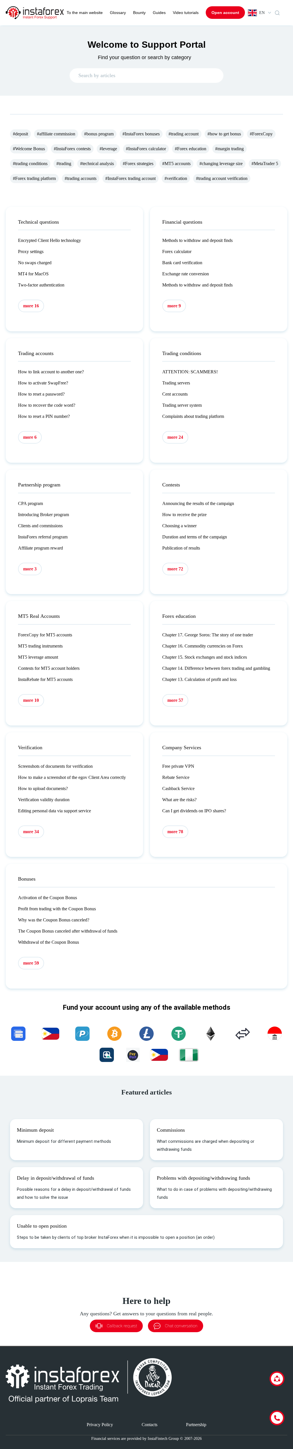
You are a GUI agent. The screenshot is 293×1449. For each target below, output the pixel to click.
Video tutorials (186, 12)
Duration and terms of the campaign (194, 536)
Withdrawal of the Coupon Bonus (48, 942)
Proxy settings (30, 251)
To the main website (85, 12)
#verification (176, 178)
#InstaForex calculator (146, 148)
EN (262, 13)
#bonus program (99, 133)
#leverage (108, 148)
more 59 (31, 963)
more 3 (30, 568)
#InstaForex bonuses (141, 133)
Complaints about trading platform (193, 416)
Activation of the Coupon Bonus (47, 897)
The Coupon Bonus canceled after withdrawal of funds (67, 931)
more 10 (31, 700)
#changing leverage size (221, 163)
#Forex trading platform (34, 178)
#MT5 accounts (176, 163)
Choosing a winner (179, 525)
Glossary (118, 12)
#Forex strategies (138, 163)
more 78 (175, 831)
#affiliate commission (56, 133)
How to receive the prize (184, 514)
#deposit (20, 133)
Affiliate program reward (40, 548)
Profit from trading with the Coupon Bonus (57, 908)
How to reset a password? (41, 394)
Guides (159, 12)
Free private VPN (178, 766)
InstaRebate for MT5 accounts (45, 679)
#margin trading (229, 148)
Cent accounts (175, 394)
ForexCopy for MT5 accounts (45, 634)
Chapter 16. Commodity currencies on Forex (202, 646)
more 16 (31, 305)
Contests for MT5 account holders (49, 668)
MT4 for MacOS (33, 273)
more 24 (175, 437)
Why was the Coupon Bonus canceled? (53, 919)
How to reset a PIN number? (44, 416)
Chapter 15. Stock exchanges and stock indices (204, 657)
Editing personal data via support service (54, 810)
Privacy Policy (100, 1424)
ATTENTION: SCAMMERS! (190, 371)
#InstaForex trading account (130, 178)
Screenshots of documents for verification (55, 766)
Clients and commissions (40, 525)
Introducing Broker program (43, 514)
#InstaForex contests (72, 148)
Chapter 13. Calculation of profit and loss (199, 679)
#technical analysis (97, 163)
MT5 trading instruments (40, 646)
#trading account (184, 133)
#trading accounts (80, 178)
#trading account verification (222, 178)
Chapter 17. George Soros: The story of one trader (207, 634)
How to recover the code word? (46, 405)
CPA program (30, 503)
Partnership (196, 1424)
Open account (225, 12)
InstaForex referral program (43, 536)
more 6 (30, 437)
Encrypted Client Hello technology (49, 240)
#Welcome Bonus (29, 148)
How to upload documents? (43, 788)
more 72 (175, 568)
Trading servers (176, 382)
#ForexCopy (261, 133)
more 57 (175, 700)
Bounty (139, 12)
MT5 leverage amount (38, 657)
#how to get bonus (224, 133)
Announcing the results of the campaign (198, 503)
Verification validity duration (44, 799)
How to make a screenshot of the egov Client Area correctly (72, 777)
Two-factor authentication (41, 284)
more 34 (31, 831)
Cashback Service (178, 788)
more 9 (174, 305)
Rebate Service (175, 777)
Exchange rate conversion (185, 273)
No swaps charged (35, 262)
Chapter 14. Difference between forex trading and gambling (216, 668)
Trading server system (182, 405)
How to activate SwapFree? (43, 382)
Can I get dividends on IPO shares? (194, 810)
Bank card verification (182, 262)
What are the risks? (179, 799)
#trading (63, 163)
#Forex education (190, 148)
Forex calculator (176, 251)
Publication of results (181, 548)
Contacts (149, 1424)
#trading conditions (30, 163)
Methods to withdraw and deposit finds (197, 240)
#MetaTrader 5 (265, 163)
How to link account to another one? (51, 371)
